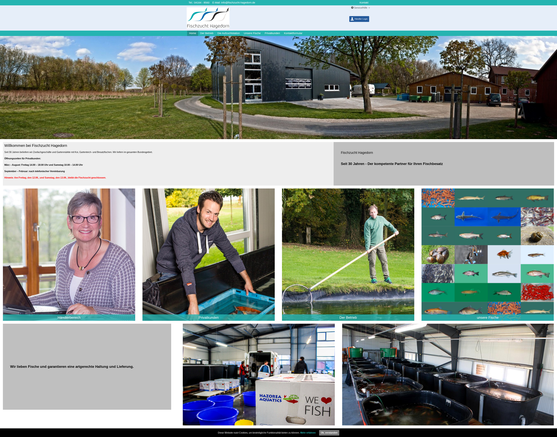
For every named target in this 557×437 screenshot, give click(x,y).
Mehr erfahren (308, 432)
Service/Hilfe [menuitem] (360, 8)
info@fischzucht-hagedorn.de (238, 2)
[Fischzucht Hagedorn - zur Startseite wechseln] (210, 18)
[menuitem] (359, 19)
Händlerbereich (69, 317)
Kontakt (364, 2)
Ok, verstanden (329, 432)
